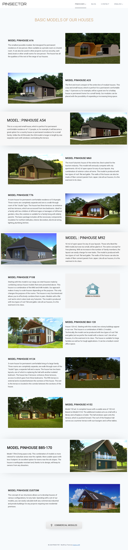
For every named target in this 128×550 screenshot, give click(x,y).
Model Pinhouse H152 (78, 404)
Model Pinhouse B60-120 (80, 322)
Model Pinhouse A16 (21, 40)
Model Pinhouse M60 (78, 158)
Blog (93, 4)
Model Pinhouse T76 (20, 195)
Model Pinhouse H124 (21, 359)
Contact (105, 4)
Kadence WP (76, 545)
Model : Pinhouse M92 (85, 238)
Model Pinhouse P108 (21, 277)
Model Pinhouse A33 (78, 80)
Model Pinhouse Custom (23, 490)
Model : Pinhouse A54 (26, 120)
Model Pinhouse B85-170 (29, 448)
